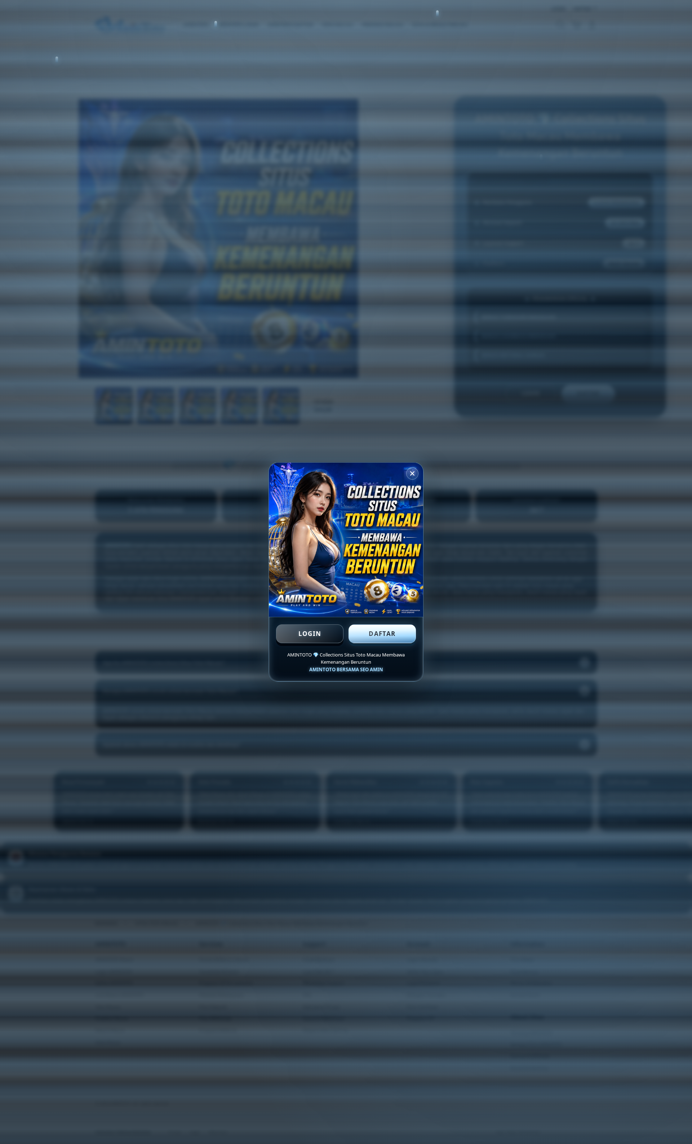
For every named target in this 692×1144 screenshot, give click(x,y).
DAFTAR (382, 633)
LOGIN (309, 633)
